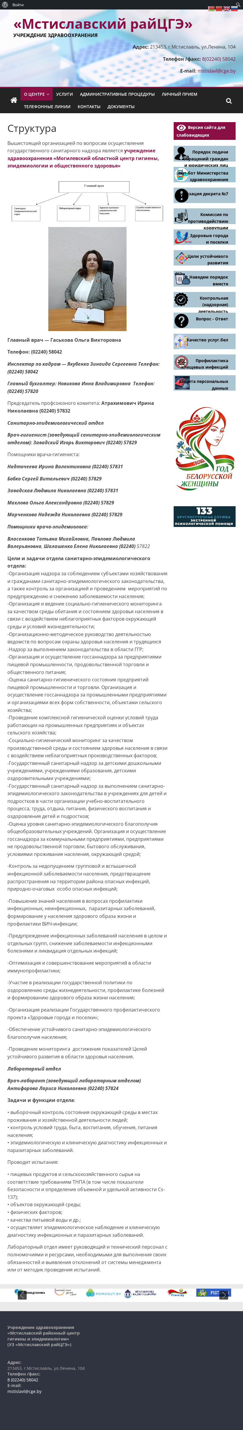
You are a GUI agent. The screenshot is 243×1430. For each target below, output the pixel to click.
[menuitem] (5, 4)
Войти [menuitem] (18, 4)
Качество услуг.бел (207, 340)
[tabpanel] (30, 1293)
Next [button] (223, 1295)
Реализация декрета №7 (202, 193)
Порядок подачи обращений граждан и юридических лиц (205, 158)
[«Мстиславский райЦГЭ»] (13, 100)
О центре (34, 94)
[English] (227, 8)
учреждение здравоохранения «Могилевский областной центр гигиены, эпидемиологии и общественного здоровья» (83, 158)
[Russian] (235, 8)
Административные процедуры (117, 94)
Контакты (89, 106)
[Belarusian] (211, 8)
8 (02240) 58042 (22, 1380)
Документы (121, 106)
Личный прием (179, 94)
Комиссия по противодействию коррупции (208, 221)
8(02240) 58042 (219, 59)
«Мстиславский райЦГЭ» (103, 23)
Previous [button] (22, 1295)
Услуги (64, 94)
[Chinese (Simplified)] (219, 8)
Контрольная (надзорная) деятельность (213, 304)
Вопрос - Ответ (212, 319)
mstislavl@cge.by (217, 71)
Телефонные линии (47, 106)
